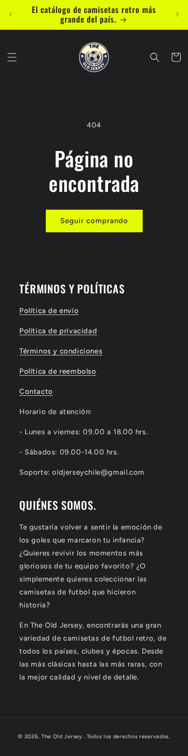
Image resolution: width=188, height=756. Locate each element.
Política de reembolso (57, 371)
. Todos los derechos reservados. (126, 736)
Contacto (36, 391)
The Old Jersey (61, 736)
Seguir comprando (94, 220)
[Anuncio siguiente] (177, 14)
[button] (12, 57)
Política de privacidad (58, 331)
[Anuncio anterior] (10, 14)
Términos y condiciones (60, 351)
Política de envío (49, 310)
